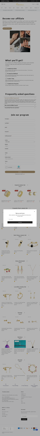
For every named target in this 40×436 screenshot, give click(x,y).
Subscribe (20, 222)
